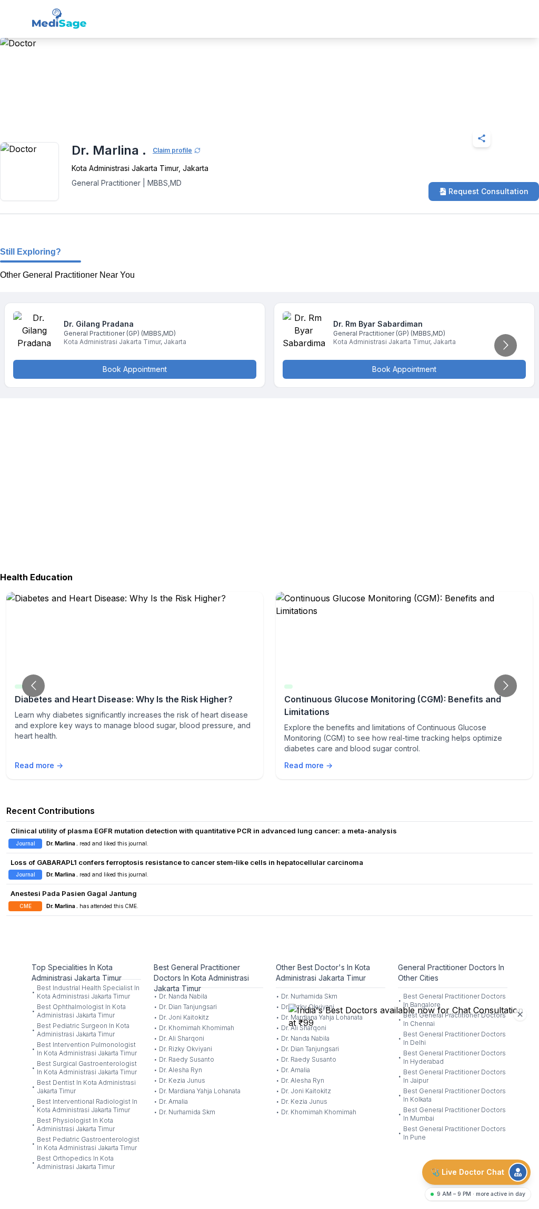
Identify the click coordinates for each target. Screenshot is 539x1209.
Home (42, 112)
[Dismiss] (520, 1014)
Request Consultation (488, 191)
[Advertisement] (269, 482)
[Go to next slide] (505, 345)
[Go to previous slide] (33, 685)
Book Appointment (135, 369)
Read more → (39, 765)
